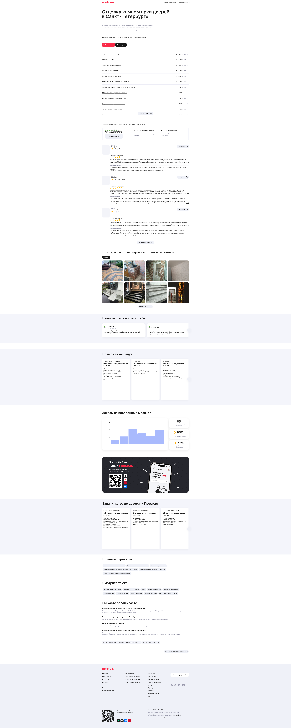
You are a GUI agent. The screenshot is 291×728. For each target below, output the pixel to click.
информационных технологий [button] (156, 714)
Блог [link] (149, 696)
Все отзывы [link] (106, 682)
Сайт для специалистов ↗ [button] (133, 676)
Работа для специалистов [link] (133, 682)
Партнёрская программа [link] (155, 688)
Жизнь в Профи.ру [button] (153, 693)
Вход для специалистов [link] (132, 679)
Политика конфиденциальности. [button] (164, 717)
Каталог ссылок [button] (107, 688)
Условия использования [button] (110, 685)
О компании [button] (152, 676)
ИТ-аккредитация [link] (153, 679)
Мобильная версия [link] (108, 690)
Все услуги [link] (105, 679)
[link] (108, 45)
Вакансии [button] (151, 690)
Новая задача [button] (106, 676)
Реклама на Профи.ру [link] (154, 682)
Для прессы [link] (151, 685)
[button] (183, 146)
